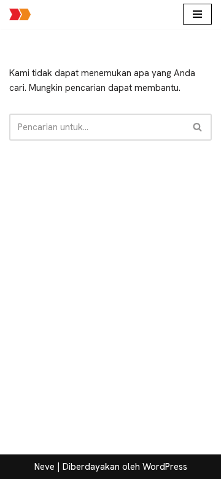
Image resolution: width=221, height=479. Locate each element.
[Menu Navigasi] (197, 14)
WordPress (164, 467)
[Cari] (198, 127)
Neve (44, 467)
